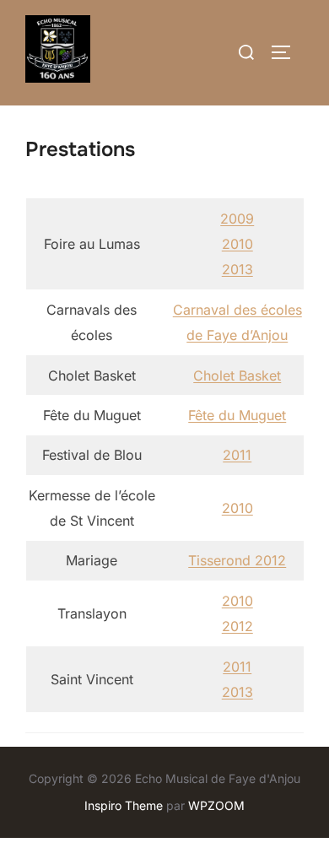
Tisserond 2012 (237, 560)
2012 (237, 626)
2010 (237, 243)
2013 (237, 269)
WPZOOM (216, 805)
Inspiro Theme (123, 805)
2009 (237, 218)
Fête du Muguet (237, 415)
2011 (237, 454)
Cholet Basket (237, 375)
